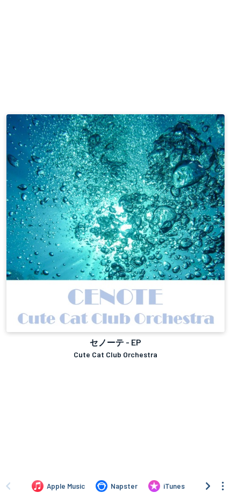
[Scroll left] (8, 486)
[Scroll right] (208, 486)
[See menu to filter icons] (223, 486)
